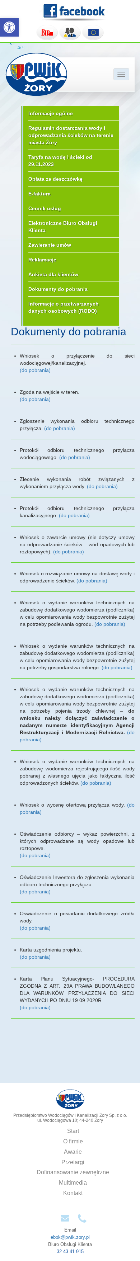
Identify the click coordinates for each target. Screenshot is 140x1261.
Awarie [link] (73, 1152)
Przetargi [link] (72, 1162)
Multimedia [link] (73, 1183)
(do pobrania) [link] (35, 370)
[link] (9, 27)
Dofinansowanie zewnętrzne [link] (73, 1172)
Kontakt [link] (73, 1193)
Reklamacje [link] (42, 260)
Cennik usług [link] (44, 208)
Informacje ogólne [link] (50, 113)
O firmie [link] (73, 1141)
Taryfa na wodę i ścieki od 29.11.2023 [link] (60, 160)
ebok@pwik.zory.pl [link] (70, 1237)
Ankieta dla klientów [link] (53, 274)
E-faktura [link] (39, 194)
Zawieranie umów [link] (49, 245)
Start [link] (73, 1131)
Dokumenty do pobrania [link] (58, 289)
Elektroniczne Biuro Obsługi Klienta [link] (62, 226)
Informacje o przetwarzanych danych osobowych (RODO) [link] (63, 307)
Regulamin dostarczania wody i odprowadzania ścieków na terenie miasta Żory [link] (70, 135)
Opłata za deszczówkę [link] (55, 179)
